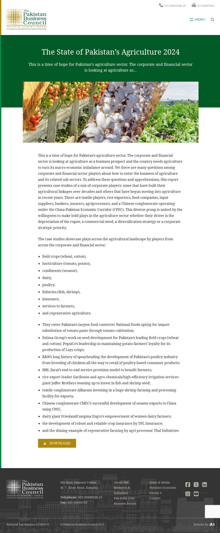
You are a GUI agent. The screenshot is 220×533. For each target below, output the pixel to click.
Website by (201, 524)
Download (59, 443)
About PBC (121, 482)
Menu (200, 19)
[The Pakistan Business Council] (26, 19)
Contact (155, 498)
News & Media (160, 482)
